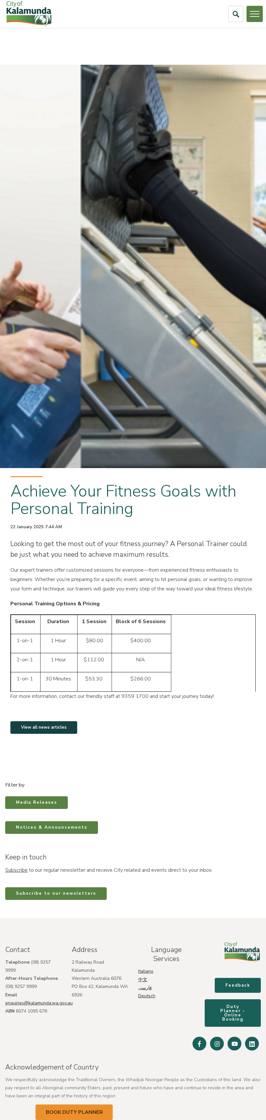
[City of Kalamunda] (29, 14)
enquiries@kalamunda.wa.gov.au (39, 1003)
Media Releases (36, 802)
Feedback (237, 985)
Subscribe (16, 870)
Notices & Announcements (51, 827)
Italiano (145, 971)
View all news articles (43, 727)
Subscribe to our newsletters (56, 893)
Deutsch (146, 996)
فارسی (145, 988)
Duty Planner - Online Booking (232, 1013)
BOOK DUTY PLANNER (74, 1112)
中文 (142, 980)
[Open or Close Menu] (255, 14)
